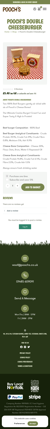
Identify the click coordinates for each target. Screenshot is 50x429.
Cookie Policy (25, 357)
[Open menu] (44, 9)
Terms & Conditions (25, 366)
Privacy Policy (25, 353)
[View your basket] (39, 9)
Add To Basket (32, 187)
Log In (25, 227)
